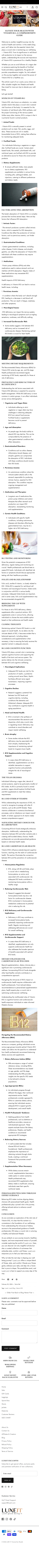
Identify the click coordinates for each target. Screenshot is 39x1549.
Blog (3, 1437)
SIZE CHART (6, 1418)
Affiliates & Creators (9, 1434)
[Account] (32, 7)
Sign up (7, 1480)
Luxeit (6, 1288)
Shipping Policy (7, 1448)
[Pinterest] (8, 1486)
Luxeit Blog (12, 1288)
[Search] (7, 7)
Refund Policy (6, 1444)
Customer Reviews (8, 1414)
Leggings (5, 1397)
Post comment (10, 1348)
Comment (5, 1329)
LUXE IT (9, 1542)
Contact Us (5, 1431)
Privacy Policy (6, 1441)
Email (4, 1318)
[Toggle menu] (2, 7)
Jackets (4, 1407)
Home (4, 1387)
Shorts (4, 1404)
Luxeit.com (28, 1243)
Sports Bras (5, 1400)
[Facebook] (2, 1486)
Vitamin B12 (19, 1288)
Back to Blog (19, 1292)
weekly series (23, 82)
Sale (3, 1390)
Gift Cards (5, 1394)
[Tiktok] (12, 1486)
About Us (5, 1427)
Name (4, 1308)
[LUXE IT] (14, 7)
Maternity (5, 1411)
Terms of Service (7, 1451)
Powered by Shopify (17, 1542)
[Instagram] (5, 1486)
